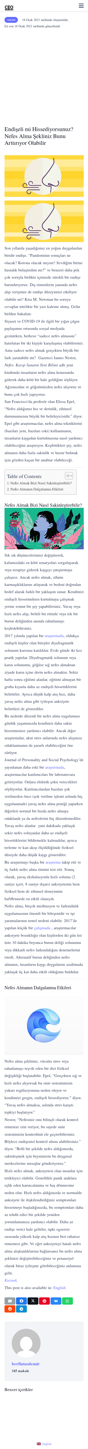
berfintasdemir (26, 1364)
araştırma (53, 862)
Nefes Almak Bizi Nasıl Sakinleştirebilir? (41, 483)
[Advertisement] (44, 76)
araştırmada (54, 635)
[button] (81, 5)
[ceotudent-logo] (9, 5)
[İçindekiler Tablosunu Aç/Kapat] (67, 476)
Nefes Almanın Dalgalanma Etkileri (36, 489)
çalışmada (42, 927)
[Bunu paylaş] (21, 1301)
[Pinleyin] (44, 1301)
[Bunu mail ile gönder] (10, 1301)
